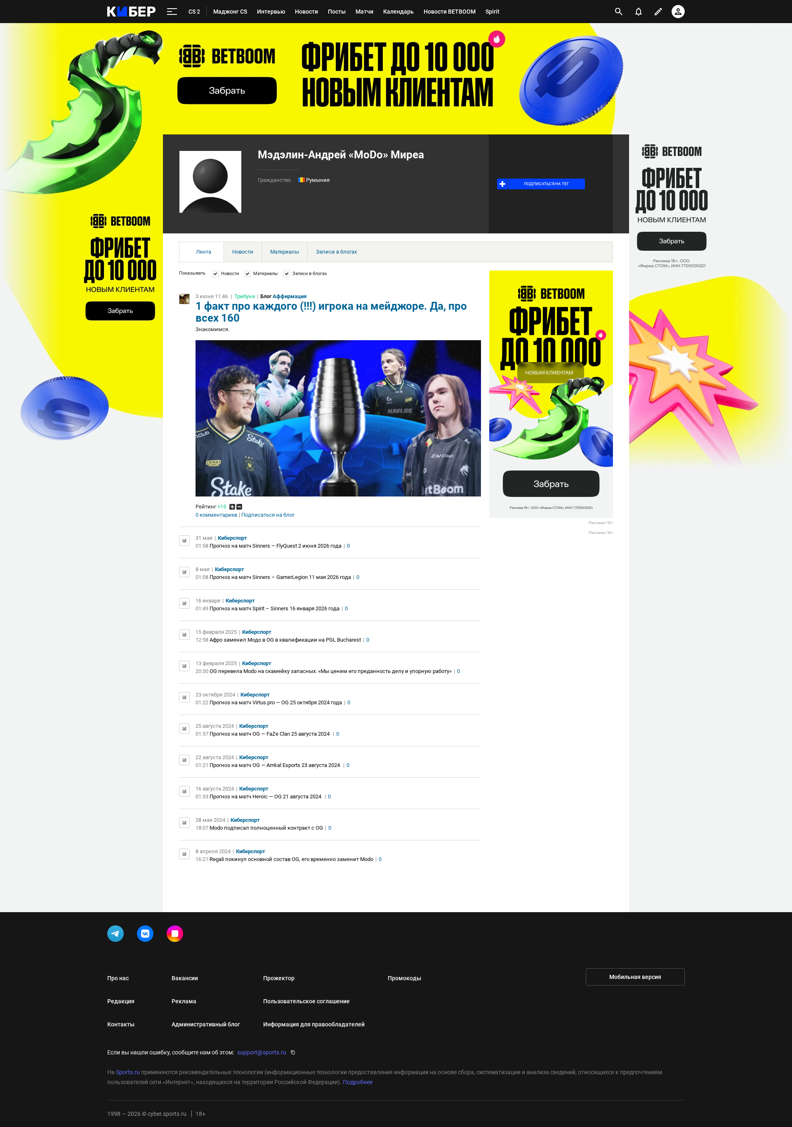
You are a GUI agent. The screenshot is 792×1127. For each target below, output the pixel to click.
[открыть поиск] (619, 11)
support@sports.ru (261, 1052)
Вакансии (185, 978)
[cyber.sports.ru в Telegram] (117, 935)
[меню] (172, 12)
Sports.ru (128, 1072)
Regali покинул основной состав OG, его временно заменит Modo (291, 859)
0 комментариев (216, 515)
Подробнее (357, 1082)
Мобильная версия (635, 977)
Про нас (118, 978)
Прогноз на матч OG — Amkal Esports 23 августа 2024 (275, 765)
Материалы (284, 252)
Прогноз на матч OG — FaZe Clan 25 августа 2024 (270, 734)
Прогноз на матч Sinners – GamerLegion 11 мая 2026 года (280, 577)
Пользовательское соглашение (306, 1001)
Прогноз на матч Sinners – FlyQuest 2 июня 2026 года (276, 546)
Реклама (184, 1001)
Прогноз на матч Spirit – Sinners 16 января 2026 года (274, 608)
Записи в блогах (336, 252)
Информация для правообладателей (314, 1024)
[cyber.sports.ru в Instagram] (176, 935)
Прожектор (279, 978)
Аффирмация (289, 296)
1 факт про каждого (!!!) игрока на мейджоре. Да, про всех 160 (331, 312)
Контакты (120, 1024)
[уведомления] (638, 11)
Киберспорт (232, 538)
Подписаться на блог (268, 515)
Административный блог (206, 1024)
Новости (242, 252)
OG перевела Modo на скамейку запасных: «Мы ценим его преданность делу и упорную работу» (331, 671)
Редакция (120, 1001)
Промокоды (404, 978)
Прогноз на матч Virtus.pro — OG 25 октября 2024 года (276, 702)
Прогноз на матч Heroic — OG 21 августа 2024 (266, 796)
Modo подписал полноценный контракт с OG (266, 828)
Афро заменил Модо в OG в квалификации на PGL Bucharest (285, 640)
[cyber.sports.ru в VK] (147, 935)
